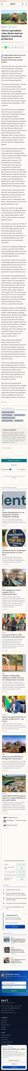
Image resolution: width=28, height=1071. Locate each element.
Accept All (14, 1067)
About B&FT (4, 1020)
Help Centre (4, 1022)
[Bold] (2, 458)
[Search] (25, 4)
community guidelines (11, 439)
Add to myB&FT (12, 27)
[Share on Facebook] (12, 47)
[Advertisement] (14, 842)
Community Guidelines (6, 1042)
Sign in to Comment (14, 460)
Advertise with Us (5, 1025)
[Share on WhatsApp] (5, 47)
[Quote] (8, 458)
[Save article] (22, 47)
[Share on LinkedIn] (15, 47)
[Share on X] (9, 47)
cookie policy (5, 1057)
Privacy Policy (4, 1037)
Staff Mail (3, 1029)
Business (3, 27)
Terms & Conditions (6, 1035)
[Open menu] (2, 4)
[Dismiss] (25, 914)
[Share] (19, 47)
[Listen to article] (2, 47)
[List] (10, 458)
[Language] (23, 4)
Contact (3, 1027)
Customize (14, 1064)
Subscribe (14, 465)
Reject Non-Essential (14, 1060)
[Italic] (5, 458)
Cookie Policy (4, 1039)
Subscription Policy (6, 1044)
